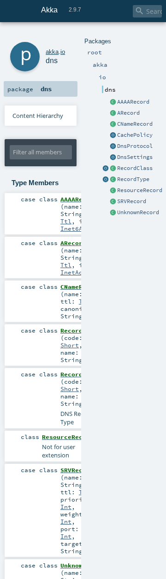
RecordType (133, 179)
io (62, 51)
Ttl (65, 221)
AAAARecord (133, 102)
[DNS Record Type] (113, 179)
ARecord (128, 113)
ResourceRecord (139, 190)
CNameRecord (135, 124)
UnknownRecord (138, 212)
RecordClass (135, 168)
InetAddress (80, 272)
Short (69, 345)
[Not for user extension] (113, 190)
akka (52, 51)
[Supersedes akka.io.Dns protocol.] (113, 146)
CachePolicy (135, 135)
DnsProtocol (135, 146)
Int (65, 506)
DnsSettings (135, 157)
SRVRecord (131, 201)
